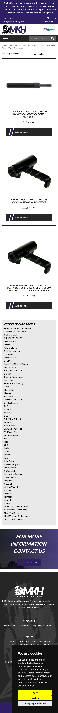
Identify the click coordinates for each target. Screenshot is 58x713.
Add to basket (22, 132)
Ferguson (8, 480)
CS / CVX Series (11, 402)
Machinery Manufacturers (16, 506)
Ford (6, 441)
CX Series (8, 354)
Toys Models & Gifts (13, 519)
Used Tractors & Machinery (17, 516)
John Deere (9, 461)
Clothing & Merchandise (15, 331)
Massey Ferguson (12, 464)
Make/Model (14, 45)
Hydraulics (9, 390)
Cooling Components (14, 377)
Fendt (6, 458)
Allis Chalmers (10, 347)
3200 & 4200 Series (13, 432)
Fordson (8, 344)
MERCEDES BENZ (13, 338)
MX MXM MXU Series (14, 419)
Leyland (7, 448)
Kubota (7, 490)
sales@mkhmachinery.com (13, 21)
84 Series (8, 422)
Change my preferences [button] (35, 703)
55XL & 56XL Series (13, 428)
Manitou (8, 493)
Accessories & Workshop (15, 509)
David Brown (10, 467)
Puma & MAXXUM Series (16, 364)
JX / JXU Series (11, 435)
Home (4, 45)
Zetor (6, 451)
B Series (7, 415)
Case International (12, 351)
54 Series (8, 360)
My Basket (50, 21)
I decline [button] (35, 698)
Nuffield (8, 496)
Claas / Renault (11, 477)
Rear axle (8, 396)
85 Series (8, 409)
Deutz (7, 454)
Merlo (7, 503)
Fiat (6, 438)
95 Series (8, 412)
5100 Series (9, 425)
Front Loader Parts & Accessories (19, 328)
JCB (6, 445)
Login (53, 18)
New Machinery (11, 513)
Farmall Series (10, 357)
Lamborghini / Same (13, 474)
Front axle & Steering (13, 383)
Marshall (8, 483)
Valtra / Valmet (11, 487)
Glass (6, 386)
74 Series (8, 406)
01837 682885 (8, 18)
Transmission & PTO (13, 399)
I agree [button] (35, 692)
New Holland (10, 341)
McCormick (9, 470)
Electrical (8, 380)
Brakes (7, 373)
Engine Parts (10, 367)
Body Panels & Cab (13, 370)
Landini (7, 500)
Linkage (7, 393)
